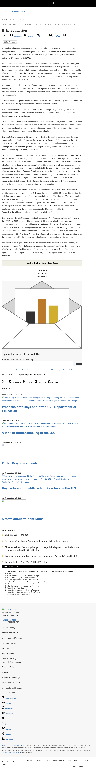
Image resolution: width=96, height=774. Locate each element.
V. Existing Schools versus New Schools (22, 579)
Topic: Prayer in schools (20, 463)
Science (5, 672)
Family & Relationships (11, 662)
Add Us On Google (10, 42)
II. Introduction (12, 573)
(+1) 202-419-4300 (9, 620)
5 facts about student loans (23, 519)
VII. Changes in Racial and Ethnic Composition (25, 584)
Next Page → (42, 276)
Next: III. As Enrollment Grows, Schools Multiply (42, 263)
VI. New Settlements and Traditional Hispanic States (27, 582)
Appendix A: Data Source (16, 588)
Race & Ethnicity (70, 370)
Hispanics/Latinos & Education (48, 370)
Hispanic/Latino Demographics (26, 370)
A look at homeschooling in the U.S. (29, 433)
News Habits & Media (11, 682)
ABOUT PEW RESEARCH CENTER (13, 745)
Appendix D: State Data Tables (19, 594)
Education (11, 370)
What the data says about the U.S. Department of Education (39, 409)
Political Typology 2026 (16, 534)
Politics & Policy (8, 627)
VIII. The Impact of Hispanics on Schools (23, 586)
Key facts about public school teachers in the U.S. (39, 488)
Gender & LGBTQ (9, 658)
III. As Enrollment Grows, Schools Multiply (23, 575)
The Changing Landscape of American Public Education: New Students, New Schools (39, 24)
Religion (5, 648)
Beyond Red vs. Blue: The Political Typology (26, 562)
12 (46, 273)
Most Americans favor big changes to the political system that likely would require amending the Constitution (42, 549)
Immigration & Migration (12, 638)
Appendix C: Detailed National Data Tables (23, 592)
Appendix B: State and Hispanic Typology (23, 590)
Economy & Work (9, 667)
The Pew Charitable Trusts (11, 752)
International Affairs (10, 632)
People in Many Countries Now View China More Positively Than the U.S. (41, 556)
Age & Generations (10, 653)
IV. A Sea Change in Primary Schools (21, 577)
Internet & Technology (11, 677)
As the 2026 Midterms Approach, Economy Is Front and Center (37, 541)
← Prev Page (42, 270)
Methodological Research (12, 688)
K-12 (62, 370)
